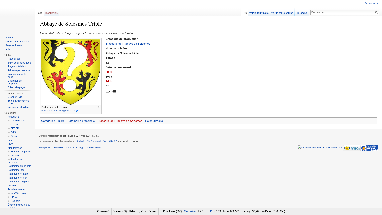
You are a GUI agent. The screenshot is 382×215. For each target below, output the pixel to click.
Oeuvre (15, 155)
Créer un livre (15, 97)
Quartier (12, 185)
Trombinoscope (16, 189)
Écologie (15, 201)
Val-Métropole (18, 193)
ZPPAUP (15, 197)
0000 (109, 72)
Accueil (9, 37)
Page (39, 12)
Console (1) (103, 211)
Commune (13, 124)
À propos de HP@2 (75, 147)
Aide (7, 49)
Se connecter (371, 3)
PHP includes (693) (171, 211)
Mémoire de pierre (21, 151)
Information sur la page (17, 75)
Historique (301, 12)
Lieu (10, 140)
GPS (13, 132)
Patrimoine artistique (15, 161)
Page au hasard (14, 45)
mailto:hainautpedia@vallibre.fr (58, 110)
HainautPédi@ (154, 120)
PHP (209, 211)
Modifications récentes (17, 41)
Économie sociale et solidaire (19, 206)
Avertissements (94, 147)
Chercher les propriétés (15, 82)
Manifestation (15, 148)
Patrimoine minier (17, 177)
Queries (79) (120, 211)
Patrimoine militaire (18, 173)
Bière (61, 120)
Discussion (51, 12)
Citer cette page (16, 87)
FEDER (15, 128)
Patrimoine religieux (18, 181)
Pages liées (14, 58)
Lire (245, 12)
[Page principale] (17, 16)
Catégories (48, 120)
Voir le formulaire (259, 12)
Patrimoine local (16, 170)
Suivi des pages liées (19, 62)
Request (152, 211)
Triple (109, 81)
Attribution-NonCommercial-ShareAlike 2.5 (97, 141)
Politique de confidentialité (51, 147)
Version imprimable (18, 107)
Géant (14, 136)
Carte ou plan (18, 120)
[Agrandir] (98, 107)
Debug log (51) (137, 211)
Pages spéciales (17, 66)
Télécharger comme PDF (18, 102)
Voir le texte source (282, 12)
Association (14, 116)
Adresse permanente (19, 70)
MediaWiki (190, 211)
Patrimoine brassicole (81, 120)
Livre (10, 144)
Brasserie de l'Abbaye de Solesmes (128, 43)
